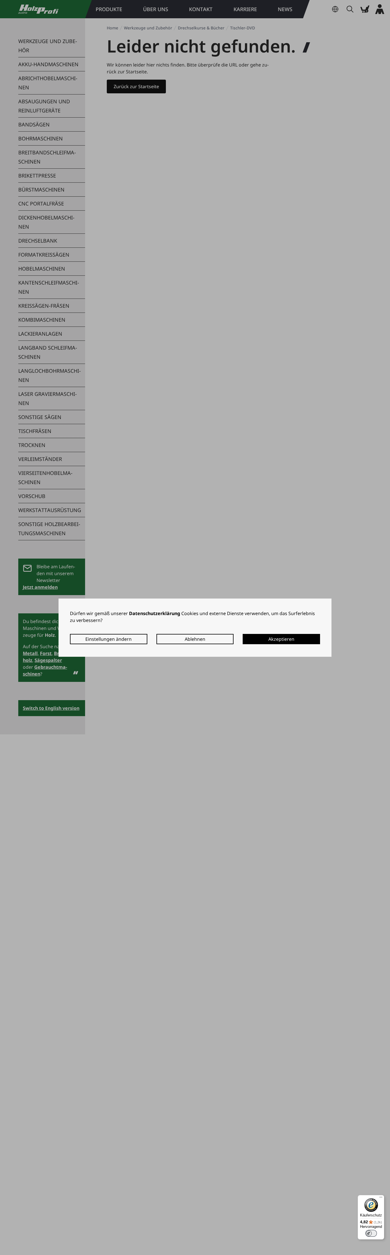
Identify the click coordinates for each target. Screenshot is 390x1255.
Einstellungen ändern (108, 639)
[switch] (371, 1233)
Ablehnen (195, 639)
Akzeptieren (281, 639)
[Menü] (380, 1198)
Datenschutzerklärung (154, 613)
